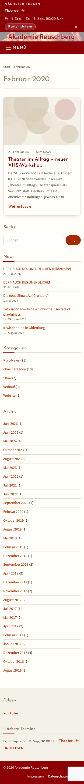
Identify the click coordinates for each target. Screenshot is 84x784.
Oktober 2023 (13, 450)
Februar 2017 (13, 635)
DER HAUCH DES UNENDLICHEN (27, 282)
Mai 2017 (10, 617)
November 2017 (15, 591)
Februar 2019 (13, 547)
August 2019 (12, 529)
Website (9, 395)
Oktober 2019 (13, 520)
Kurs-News (43, 151)
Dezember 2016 (15, 652)
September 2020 (15, 502)
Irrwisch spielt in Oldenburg (24, 327)
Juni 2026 (10, 423)
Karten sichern (20, 26)
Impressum (35, 776)
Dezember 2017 (15, 582)
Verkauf (9, 386)
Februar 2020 (13, 511)
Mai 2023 (10, 467)
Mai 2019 (10, 538)
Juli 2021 (10, 485)
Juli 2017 (10, 608)
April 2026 (10, 432)
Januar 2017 (12, 643)
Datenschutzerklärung (64, 776)
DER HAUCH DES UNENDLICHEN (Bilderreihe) (37, 268)
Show (7, 378)
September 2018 (15, 564)
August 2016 (12, 670)
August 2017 (12, 599)
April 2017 (10, 626)
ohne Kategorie (14, 369)
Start (6, 66)
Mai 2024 (10, 441)
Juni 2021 (10, 494)
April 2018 (10, 573)
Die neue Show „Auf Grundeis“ (26, 295)
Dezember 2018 (15, 555)
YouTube (10, 714)
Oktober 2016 (13, 661)
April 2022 (10, 476)
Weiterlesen (22, 207)
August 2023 (12, 458)
